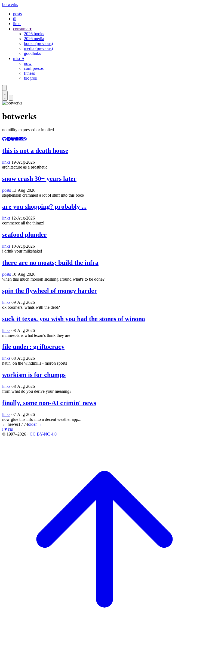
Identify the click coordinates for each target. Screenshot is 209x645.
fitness (29, 73)
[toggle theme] (5, 96)
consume (22, 28)
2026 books (34, 33)
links (17, 23)
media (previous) (38, 48)
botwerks (10, 4)
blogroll (30, 78)
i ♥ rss (7, 429)
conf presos (34, 68)
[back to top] (104, 640)
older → (35, 424)
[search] (4, 88)
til (14, 18)
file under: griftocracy (33, 346)
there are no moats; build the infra (50, 262)
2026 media (34, 38)
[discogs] (9, 139)
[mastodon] (13, 139)
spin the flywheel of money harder (49, 290)
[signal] (17, 139)
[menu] (11, 98)
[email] (21, 139)
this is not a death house (35, 150)
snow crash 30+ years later (39, 178)
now (28, 63)
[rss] (25, 139)
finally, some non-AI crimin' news (49, 402)
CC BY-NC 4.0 (43, 434)
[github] (4, 139)
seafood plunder (24, 234)
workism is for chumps (34, 374)
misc (18, 58)
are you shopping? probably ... (44, 206)
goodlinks (32, 53)
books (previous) (38, 43)
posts (17, 13)
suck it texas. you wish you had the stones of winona (73, 318)
